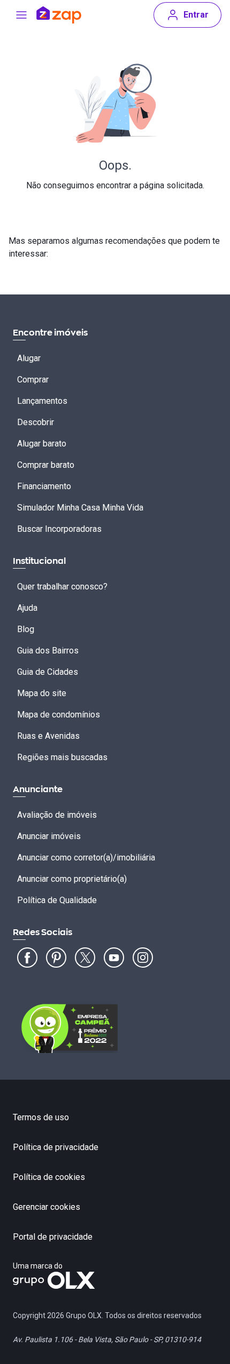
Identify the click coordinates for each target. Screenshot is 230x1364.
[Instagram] (143, 957)
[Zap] (58, 14)
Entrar (196, 15)
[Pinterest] (56, 957)
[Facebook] (27, 957)
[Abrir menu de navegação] (21, 15)
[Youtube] (114, 957)
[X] (85, 957)
